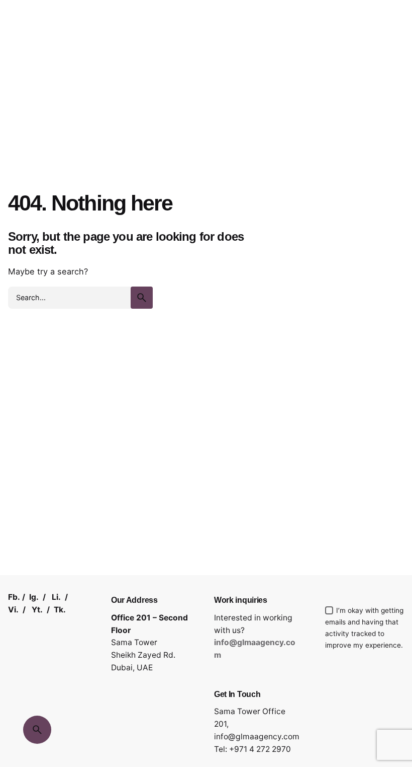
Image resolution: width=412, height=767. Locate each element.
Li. (56, 597)
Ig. (34, 597)
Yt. (37, 609)
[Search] (37, 730)
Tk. (60, 609)
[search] (142, 298)
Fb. (14, 597)
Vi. (13, 609)
